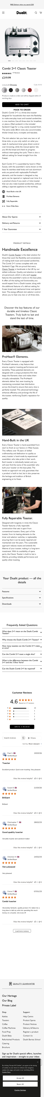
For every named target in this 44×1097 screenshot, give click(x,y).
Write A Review (22, 727)
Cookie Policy (6, 1072)
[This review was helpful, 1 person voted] (35, 847)
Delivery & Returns (31, 1028)
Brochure (6, 1047)
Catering (5, 1043)
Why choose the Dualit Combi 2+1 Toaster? (20, 640)
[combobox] (32, 744)
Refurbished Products (11, 1039)
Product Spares (29, 1020)
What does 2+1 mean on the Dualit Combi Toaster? (20, 632)
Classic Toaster (8, 269)
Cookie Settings (20, 1090)
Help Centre (28, 1016)
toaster (34, 275)
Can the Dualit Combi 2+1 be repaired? (18, 669)
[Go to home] (22, 12)
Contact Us (28, 1035)
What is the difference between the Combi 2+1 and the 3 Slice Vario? (20, 661)
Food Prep (6, 1032)
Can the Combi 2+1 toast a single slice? (18, 654)
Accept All (20, 1078)
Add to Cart (22, 104)
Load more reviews (22, 931)
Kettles (5, 1016)
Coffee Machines (9, 1028)
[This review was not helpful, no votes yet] (39, 778)
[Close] (37, 1062)
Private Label (9, 1005)
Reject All (20, 1084)
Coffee (4, 1024)
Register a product (30, 1032)
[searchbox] (11, 738)
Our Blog (7, 1000)
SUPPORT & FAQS (24, 984)
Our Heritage (9, 995)
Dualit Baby (7, 1035)
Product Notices (30, 1024)
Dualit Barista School (31, 1039)
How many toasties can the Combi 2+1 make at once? (21, 647)
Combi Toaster (15, 255)
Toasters (5, 1020)
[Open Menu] (3, 13)
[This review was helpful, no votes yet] (35, 778)
